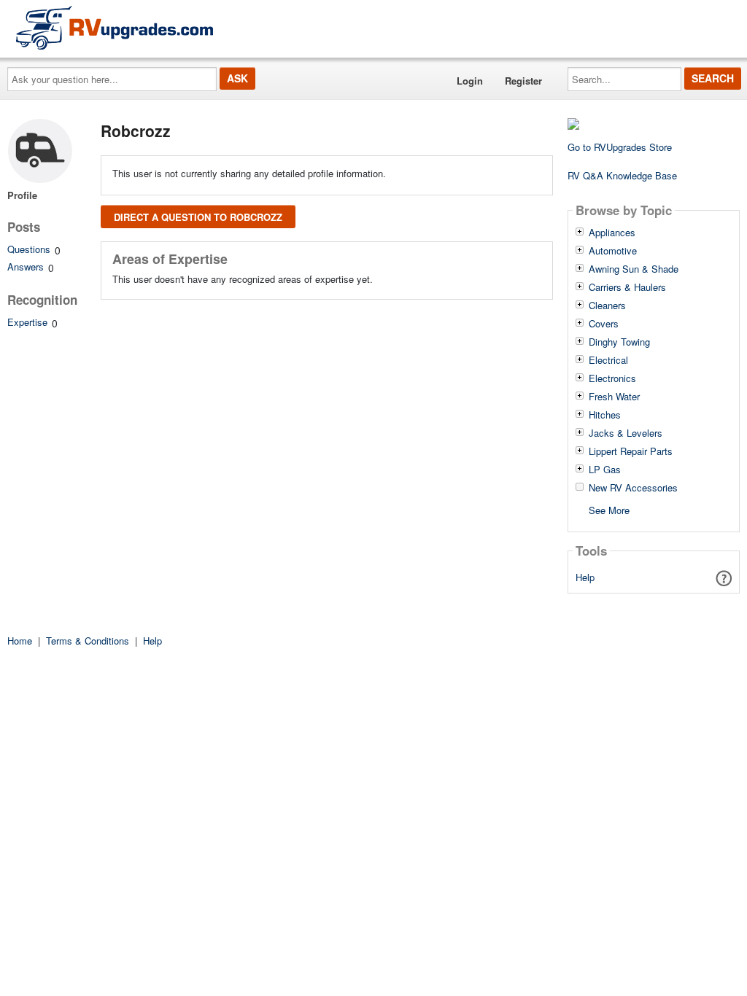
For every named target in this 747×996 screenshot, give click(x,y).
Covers (604, 324)
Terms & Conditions (87, 640)
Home (19, 640)
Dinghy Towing (619, 342)
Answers (25, 266)
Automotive (613, 251)
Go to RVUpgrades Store (620, 147)
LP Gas (605, 469)
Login (470, 80)
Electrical (608, 360)
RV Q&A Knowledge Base (622, 175)
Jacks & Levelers (625, 433)
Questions (28, 249)
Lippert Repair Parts (631, 451)
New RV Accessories (633, 488)
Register (523, 80)
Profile (22, 195)
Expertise (27, 322)
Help (585, 577)
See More (609, 509)
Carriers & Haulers (627, 287)
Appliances (612, 232)
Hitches (605, 415)
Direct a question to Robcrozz (198, 217)
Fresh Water (614, 397)
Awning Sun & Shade (633, 269)
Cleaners (607, 305)
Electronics (612, 378)
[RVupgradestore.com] (114, 27)
